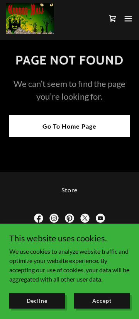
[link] (30, 18)
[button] (128, 18)
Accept (101, 300)
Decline (37, 300)
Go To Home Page (69, 126)
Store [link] (69, 189)
